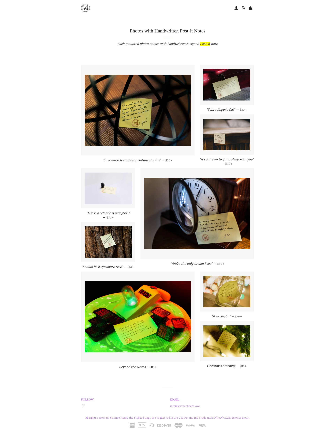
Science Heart (241, 417)
